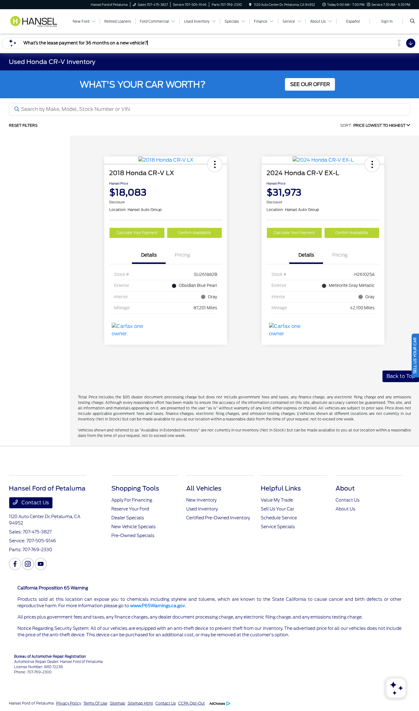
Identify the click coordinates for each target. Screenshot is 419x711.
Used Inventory (202, 508)
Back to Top (400, 376)
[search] (412, 21)
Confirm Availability (194, 233)
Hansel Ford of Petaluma (31, 703)
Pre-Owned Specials (132, 535)
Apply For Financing (131, 500)
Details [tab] (149, 255)
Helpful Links (281, 488)
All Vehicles (203, 488)
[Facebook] (15, 564)
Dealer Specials (127, 517)
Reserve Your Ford (130, 508)
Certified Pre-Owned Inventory (218, 517)
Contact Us (34, 503)
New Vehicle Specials (133, 526)
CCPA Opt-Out (191, 703)
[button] (214, 164)
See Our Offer (310, 84)
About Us (345, 508)
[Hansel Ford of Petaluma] (36, 21)
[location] (250, 4)
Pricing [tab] (182, 255)
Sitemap (117, 703)
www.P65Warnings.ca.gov (157, 605)
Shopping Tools (135, 488)
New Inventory (201, 500)
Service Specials (278, 526)
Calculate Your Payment (137, 233)
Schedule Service (279, 517)
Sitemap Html (140, 703)
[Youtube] (41, 564)
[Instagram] (28, 564)
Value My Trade (277, 500)
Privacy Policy (68, 703)
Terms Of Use (95, 703)
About (345, 488)
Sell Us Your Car (277, 508)
